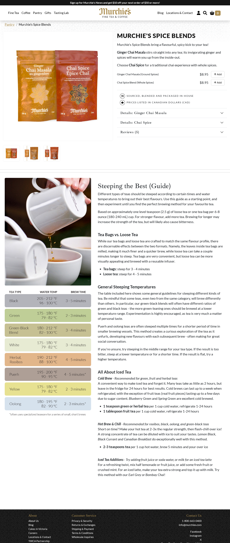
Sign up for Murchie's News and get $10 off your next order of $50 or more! (115, 2)
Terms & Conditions (82, 532)
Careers (32, 532)
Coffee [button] (26, 13)
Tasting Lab (61, 13)
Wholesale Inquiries (83, 536)
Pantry (37, 13)
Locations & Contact (179, 13)
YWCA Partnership (39, 540)
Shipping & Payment (83, 528)
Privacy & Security (82, 520)
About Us (33, 520)
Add (219, 74)
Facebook (196, 531)
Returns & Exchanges (83, 524)
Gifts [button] (48, 13)
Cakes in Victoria (37, 528)
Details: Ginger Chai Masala (143, 113)
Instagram (196, 535)
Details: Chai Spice (136, 122)
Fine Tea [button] (13, 13)
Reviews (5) (129, 132)
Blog (160, 13)
